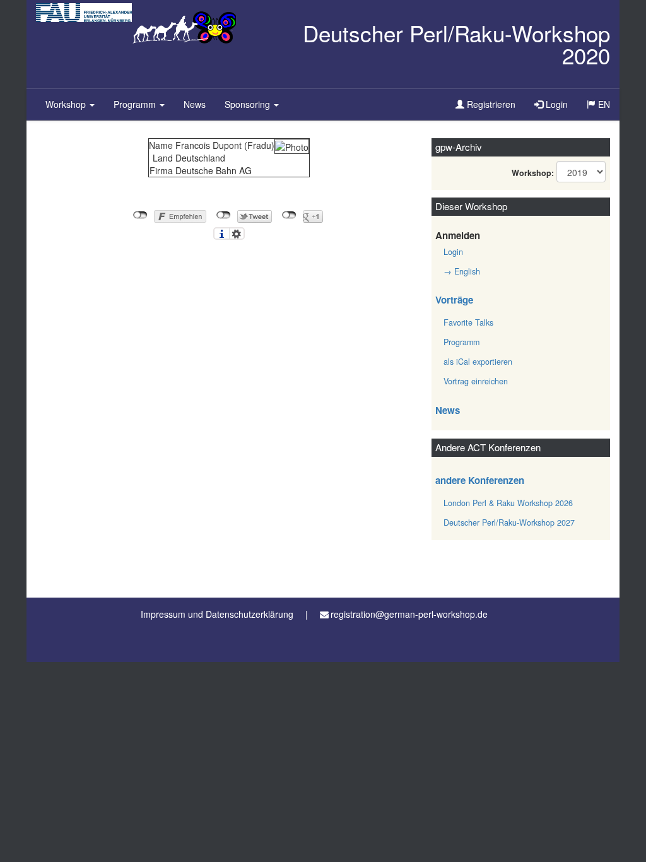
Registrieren (489, 104)
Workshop (66, 104)
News (195, 104)
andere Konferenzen (479, 480)
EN (607, 108)
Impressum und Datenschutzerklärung (217, 614)
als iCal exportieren (477, 361)
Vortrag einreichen (475, 381)
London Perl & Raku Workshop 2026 (508, 503)
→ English (461, 271)
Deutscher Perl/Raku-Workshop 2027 (509, 522)
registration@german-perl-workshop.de (409, 614)
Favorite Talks (468, 322)
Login (555, 104)
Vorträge (454, 300)
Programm (136, 104)
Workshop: (533, 173)
